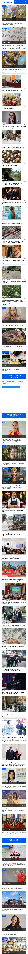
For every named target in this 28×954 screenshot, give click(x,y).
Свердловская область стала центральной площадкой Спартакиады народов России (12, 580)
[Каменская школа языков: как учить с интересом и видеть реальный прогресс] (11, 117)
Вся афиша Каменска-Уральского (14, 415)
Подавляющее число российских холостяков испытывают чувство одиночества (12, 184)
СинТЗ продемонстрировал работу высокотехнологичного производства (11, 670)
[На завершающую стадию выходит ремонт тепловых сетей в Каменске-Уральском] (11, 232)
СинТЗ (4, 86)
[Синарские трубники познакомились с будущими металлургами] (14, 591)
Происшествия (5, 218)
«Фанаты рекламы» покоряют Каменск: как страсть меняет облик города (12, 933)
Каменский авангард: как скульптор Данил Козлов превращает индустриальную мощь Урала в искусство (12, 71)
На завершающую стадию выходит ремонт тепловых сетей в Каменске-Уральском (12, 242)
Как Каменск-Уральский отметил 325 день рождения (12, 910)
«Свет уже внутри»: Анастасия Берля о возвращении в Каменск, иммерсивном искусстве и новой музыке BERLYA (12, 441)
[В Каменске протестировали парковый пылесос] (14, 614)
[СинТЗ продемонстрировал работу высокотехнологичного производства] (14, 658)
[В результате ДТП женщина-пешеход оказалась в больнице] (11, 272)
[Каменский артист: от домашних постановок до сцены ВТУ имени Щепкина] (14, 681)
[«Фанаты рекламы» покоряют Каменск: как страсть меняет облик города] (14, 922)
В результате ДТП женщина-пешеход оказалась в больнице (14, 281)
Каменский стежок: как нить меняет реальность (14, 325)
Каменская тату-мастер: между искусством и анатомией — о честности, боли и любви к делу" (13, 262)
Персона (4, 6)
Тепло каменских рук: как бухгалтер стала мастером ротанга (12, 347)
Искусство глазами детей (8, 108)
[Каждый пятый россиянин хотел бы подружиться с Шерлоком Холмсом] (11, 193)
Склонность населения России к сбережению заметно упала (13, 647)
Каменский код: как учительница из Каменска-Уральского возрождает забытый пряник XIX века (13, 810)
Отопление (4, 237)
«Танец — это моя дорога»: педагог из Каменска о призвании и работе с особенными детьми (14, 833)
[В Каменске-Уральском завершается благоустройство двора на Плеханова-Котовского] (14, 522)
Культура (4, 553)
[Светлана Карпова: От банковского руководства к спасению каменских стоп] (14, 776)
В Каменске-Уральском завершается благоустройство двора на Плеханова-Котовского (11, 534)
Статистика (4, 161)
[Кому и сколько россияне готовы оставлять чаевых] (14, 499)
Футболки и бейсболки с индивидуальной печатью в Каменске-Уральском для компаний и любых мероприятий (13, 864)
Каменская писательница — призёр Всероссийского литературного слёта (11, 557)
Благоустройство (6, 529)
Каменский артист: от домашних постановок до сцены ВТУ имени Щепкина (13, 692)
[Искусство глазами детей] (11, 99)
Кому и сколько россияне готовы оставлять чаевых (12, 510)
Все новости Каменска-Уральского (14, 376)
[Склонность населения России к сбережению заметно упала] (14, 635)
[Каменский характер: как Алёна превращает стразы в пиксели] (14, 453)
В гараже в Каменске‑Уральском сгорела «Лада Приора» (13, 715)
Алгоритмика (5, 938)
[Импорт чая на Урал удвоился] (11, 156)
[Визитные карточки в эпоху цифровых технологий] (14, 358)
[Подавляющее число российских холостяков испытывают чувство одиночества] (11, 174)
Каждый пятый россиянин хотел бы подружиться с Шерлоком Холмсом (14, 203)
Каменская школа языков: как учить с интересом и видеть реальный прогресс (14, 127)
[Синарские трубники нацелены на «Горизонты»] (11, 81)
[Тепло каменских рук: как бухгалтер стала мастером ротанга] (14, 336)
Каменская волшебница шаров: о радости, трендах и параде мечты (12, 23)
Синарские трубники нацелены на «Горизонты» (13, 90)
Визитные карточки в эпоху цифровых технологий (11, 369)
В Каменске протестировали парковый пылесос (13, 625)
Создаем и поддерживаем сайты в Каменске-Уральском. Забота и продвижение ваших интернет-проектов (13, 487)
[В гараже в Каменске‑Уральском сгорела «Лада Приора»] (14, 704)
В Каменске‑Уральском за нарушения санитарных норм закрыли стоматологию (12, 222)
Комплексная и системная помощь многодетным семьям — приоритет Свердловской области (14, 146)
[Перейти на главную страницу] (7, 2)
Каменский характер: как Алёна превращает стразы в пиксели (13, 464)
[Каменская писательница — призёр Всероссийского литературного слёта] (14, 546)
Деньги (4, 506)
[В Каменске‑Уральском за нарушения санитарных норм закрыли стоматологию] (11, 212)
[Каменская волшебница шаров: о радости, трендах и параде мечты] (14, 12)
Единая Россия (5, 142)
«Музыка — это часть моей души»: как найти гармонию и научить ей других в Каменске (13, 887)
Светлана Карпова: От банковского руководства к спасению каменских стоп (14, 787)
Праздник (4, 892)
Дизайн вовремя (6, 28)
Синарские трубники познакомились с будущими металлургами (14, 603)
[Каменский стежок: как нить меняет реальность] (14, 314)
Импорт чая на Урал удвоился (9, 165)
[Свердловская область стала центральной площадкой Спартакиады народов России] (14, 568)
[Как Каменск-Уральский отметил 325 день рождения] (14, 899)
